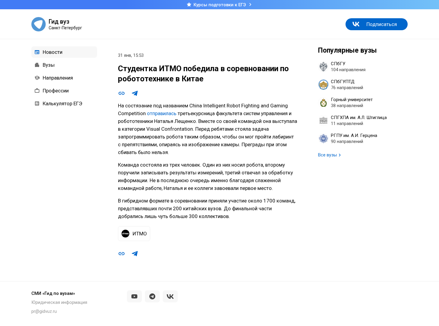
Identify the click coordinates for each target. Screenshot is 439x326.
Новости (52, 52)
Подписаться (381, 24)
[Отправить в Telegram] (134, 93)
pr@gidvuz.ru (44, 311)
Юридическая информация (59, 302)
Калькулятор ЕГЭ (62, 103)
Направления (58, 78)
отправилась (161, 113)
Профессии (56, 91)
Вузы (49, 65)
